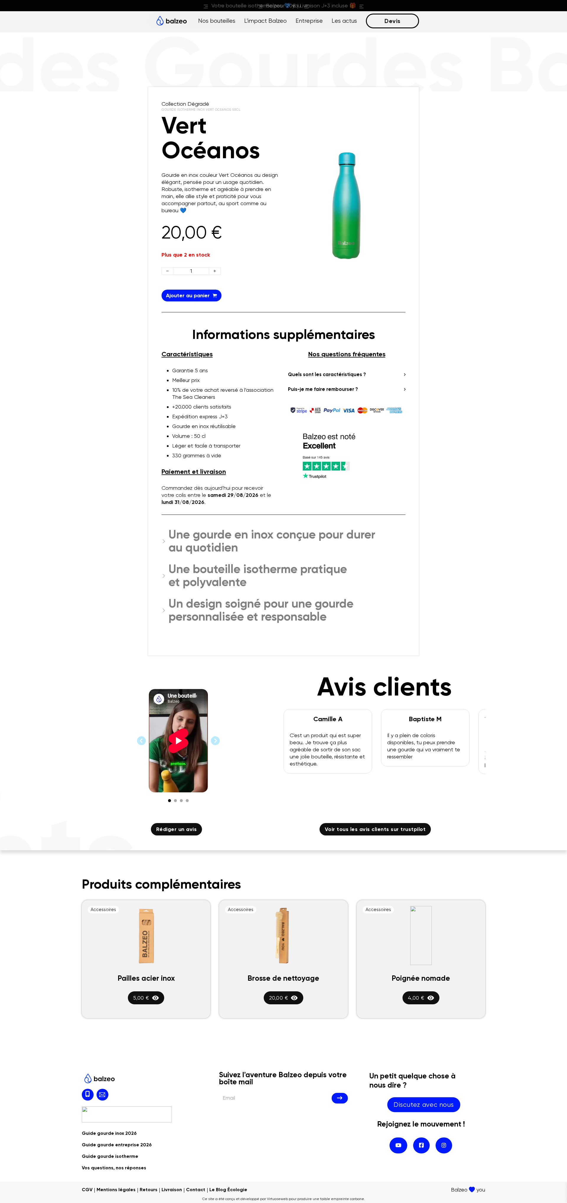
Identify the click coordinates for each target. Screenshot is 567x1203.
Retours (148, 1189)
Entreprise (309, 20)
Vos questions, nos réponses (114, 1168)
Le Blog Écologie (228, 1189)
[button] (397, 155)
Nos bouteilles (216, 20)
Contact (195, 1189)
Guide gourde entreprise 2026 (117, 1144)
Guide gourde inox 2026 (109, 1133)
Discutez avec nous (424, 1104)
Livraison (172, 1189)
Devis (392, 21)
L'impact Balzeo (265, 20)
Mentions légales (116, 1189)
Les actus (344, 20)
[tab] (169, 800)
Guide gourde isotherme (110, 1156)
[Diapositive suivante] (215, 740)
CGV (87, 1189)
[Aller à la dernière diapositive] (141, 740)
